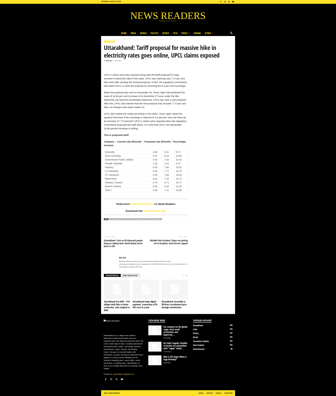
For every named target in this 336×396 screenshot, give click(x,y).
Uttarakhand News (142, 204)
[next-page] (186, 275)
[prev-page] (183, 275)
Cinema (197, 33)
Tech (175, 33)
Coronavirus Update (201, 341)
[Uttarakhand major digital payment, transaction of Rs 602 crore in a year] (146, 289)
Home (124, 33)
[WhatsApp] (118, 67)
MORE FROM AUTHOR (130, 275)
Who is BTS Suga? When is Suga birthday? (175, 358)
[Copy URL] (124, 67)
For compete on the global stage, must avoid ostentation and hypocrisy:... (175, 330)
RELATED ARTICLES (112, 275)
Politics (154, 33)
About (201, 393)
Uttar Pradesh (198, 345)
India (133, 33)
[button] (231, 33)
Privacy (219, 393)
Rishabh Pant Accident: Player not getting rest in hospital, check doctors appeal (169, 242)
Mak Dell (109, 61)
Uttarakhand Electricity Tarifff (121, 219)
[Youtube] (233, 2)
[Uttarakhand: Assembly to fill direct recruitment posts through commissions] (175, 289)
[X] (229, 2)
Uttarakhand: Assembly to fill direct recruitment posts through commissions (174, 304)
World (143, 33)
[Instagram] (225, 2)
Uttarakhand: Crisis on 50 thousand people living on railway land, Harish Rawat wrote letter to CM (123, 243)
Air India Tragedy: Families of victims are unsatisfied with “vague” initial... (175, 345)
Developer (228, 393)
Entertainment (198, 349)
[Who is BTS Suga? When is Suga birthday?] (154, 360)
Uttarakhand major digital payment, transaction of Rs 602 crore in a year (145, 304)
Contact (209, 393)
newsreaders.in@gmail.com (123, 374)
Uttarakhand (114, 39)
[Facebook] (220, 2)
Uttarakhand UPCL (155, 219)
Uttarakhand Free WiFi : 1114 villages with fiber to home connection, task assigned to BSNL (117, 306)
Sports (165, 33)
